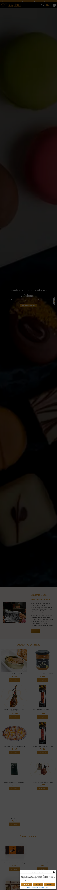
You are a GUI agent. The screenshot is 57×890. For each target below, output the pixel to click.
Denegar (38, 884)
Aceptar (26, 884)
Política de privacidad (39, 887)
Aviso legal (47, 887)
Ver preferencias (49, 884)
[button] (54, 872)
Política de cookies (31, 887)
